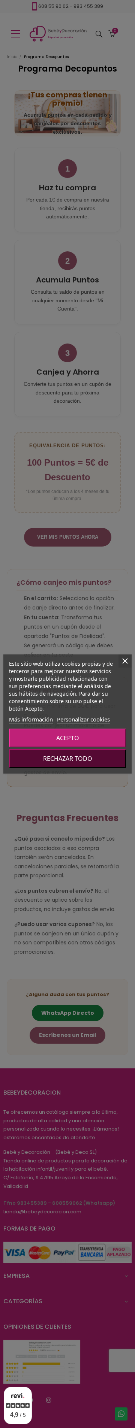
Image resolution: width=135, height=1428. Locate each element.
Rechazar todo (67, 758)
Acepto (67, 738)
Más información (31, 719)
